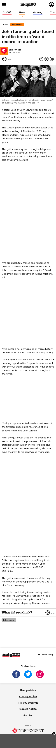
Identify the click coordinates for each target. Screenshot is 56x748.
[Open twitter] (28, 674)
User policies (28, 690)
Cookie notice (28, 709)
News (22, 12)
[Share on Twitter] (46, 59)
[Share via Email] (52, 59)
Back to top (48, 654)
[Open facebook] (16, 674)
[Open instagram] (40, 674)
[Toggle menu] (5, 4)
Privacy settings (28, 703)
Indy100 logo (28, 4)
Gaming (37, 12)
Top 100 (7, 12)
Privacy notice (28, 696)
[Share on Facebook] (41, 59)
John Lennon (17, 24)
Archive (28, 715)
